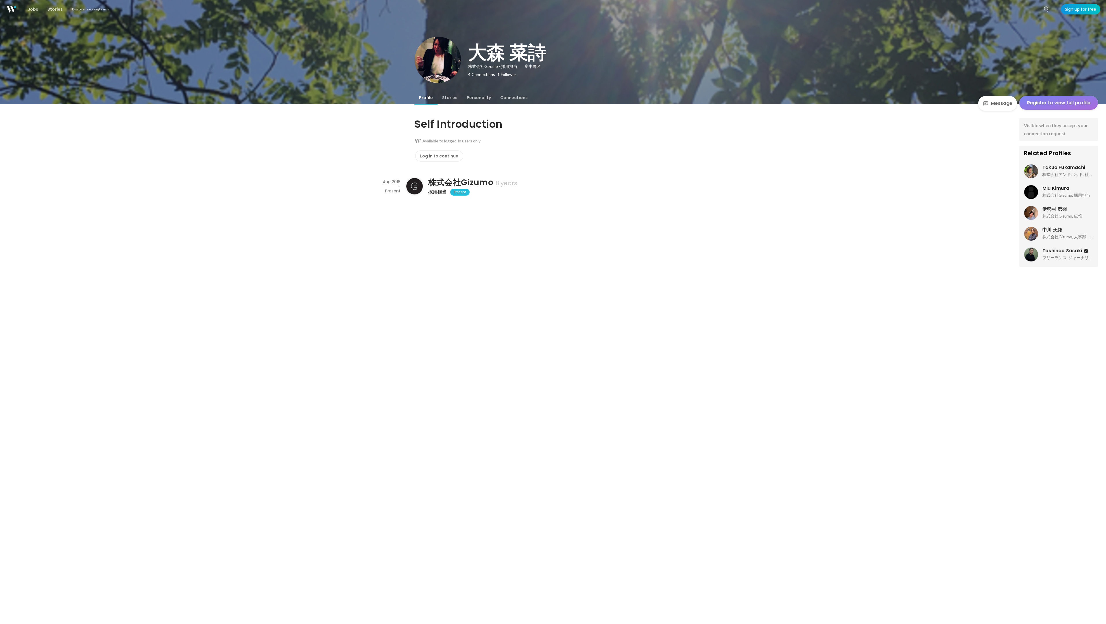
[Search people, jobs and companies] (1046, 9)
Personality (479, 98)
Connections (514, 98)
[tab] (425, 98)
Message (1001, 103)
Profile (426, 98)
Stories (449, 98)
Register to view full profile (1058, 102)
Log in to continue (439, 156)
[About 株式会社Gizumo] (414, 186)
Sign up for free (1080, 9)
